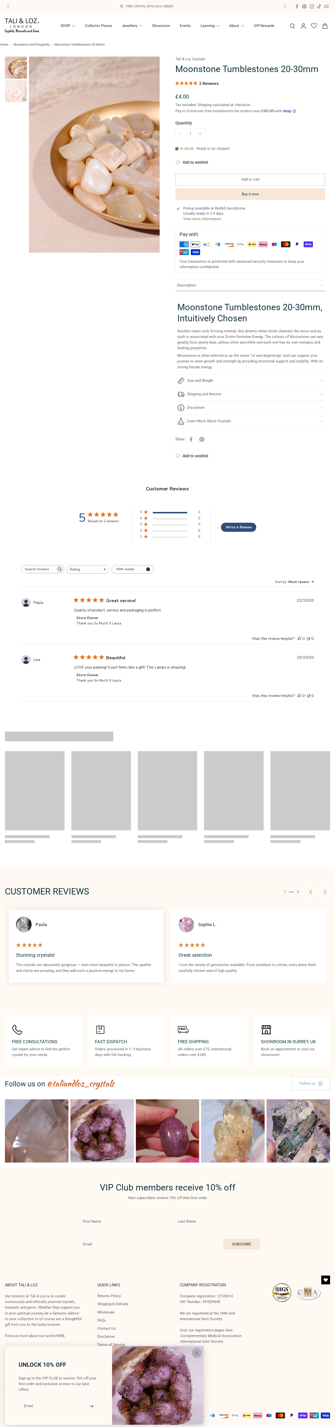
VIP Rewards (264, 26)
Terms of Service (111, 1344)
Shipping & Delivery (113, 1304)
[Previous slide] (8, 6)
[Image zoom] (94, 155)
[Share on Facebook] (191, 439)
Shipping (205, 105)
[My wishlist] (314, 25)
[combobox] (88, 569)
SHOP (65, 26)
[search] (292, 26)
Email (28, 1406)
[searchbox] (38, 569)
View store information (202, 219)
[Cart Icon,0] (324, 25)
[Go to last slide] (311, 892)
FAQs (101, 1320)
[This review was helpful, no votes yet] (299, 638)
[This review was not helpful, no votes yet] (308, 638)
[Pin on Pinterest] (201, 439)
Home (4, 44)
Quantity (183, 123)
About (234, 26)
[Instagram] (311, 6)
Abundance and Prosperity (31, 44)
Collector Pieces (98, 26)
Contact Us (106, 1328)
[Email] (326, 6)
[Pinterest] (304, 6)
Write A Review (239, 527)
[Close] (197, 1353)
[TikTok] (319, 6)
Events (185, 26)
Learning (208, 26)
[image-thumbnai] (16, 68)
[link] (311, 1083)
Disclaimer (106, 1336)
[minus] (180, 134)
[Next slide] (285, 6)
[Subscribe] (92, 1406)
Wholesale (106, 1312)
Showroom (161, 26)
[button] (250, 179)
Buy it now (250, 194)
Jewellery (129, 26)
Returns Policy (109, 1296)
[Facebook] (297, 6)
